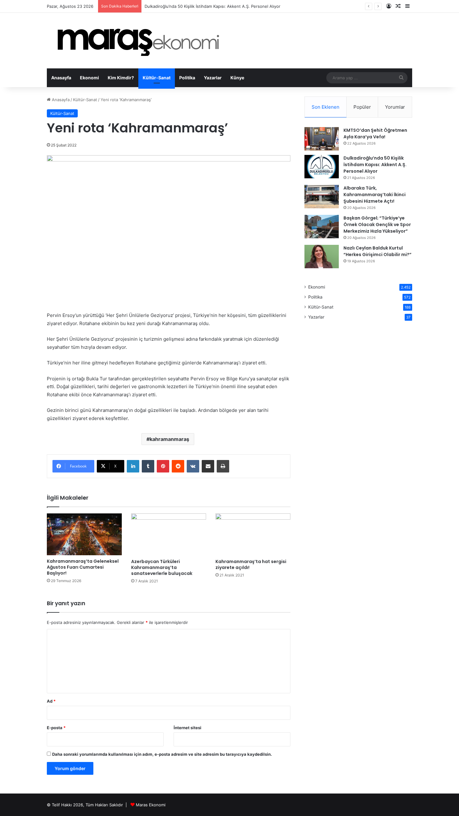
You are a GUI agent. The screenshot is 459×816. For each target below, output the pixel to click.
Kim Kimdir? (121, 77)
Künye (237, 77)
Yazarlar (213, 77)
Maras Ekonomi (150, 804)
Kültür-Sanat (156, 77)
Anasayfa (61, 77)
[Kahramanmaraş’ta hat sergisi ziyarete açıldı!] (252, 534)
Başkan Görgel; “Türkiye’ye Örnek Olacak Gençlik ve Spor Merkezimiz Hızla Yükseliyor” (377, 224)
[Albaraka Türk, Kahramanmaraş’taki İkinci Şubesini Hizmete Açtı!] (321, 196)
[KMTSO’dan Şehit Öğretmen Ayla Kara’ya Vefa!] (321, 139)
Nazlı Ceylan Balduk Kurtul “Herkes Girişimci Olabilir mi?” (377, 251)
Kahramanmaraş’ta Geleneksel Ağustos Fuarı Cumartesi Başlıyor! (83, 567)
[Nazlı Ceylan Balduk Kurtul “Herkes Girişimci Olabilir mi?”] (321, 256)
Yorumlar (395, 107)
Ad (51, 701)
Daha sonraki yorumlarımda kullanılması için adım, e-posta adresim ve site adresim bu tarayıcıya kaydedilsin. (162, 754)
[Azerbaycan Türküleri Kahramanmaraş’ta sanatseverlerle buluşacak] (168, 534)
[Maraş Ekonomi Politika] (140, 40)
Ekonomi (89, 77)
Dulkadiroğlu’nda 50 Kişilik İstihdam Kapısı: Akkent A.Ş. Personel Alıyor (375, 164)
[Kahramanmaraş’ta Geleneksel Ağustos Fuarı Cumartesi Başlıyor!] (84, 534)
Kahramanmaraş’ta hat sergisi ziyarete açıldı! (250, 564)
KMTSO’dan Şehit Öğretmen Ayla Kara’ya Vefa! (375, 133)
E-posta (56, 727)
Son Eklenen (325, 107)
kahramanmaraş (169, 439)
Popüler (362, 107)
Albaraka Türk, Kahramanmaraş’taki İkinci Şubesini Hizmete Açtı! (374, 194)
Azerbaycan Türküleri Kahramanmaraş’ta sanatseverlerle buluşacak (162, 567)
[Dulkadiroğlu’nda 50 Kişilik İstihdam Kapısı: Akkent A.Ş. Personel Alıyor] (321, 166)
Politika (187, 77)
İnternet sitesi (187, 727)
